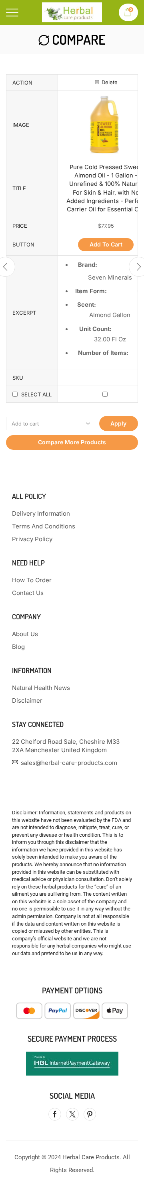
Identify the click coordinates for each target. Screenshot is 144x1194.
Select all (36, 394)
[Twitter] (72, 1114)
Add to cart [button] (106, 244)
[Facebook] (54, 1114)
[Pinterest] (90, 1114)
